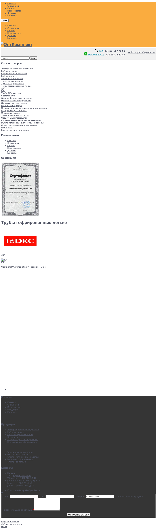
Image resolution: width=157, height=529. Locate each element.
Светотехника (8, 95)
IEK (3, 91)
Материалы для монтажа (14, 110)
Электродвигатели (10, 113)
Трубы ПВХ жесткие (11, 93)
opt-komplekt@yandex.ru (141, 52)
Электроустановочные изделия (23, 457)
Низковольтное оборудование (16, 100)
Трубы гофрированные (12, 83)
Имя (6, 496)
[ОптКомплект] (16, 44)
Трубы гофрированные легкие (16, 86)
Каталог (11, 30)
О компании (13, 28)
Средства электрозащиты (14, 118)
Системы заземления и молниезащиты (21, 120)
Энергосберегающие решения (16, 98)
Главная (11, 25)
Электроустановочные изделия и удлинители (24, 108)
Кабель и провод (9, 71)
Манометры (7, 127)
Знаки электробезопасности (15, 115)
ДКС (3, 88)
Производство (14, 33)
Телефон (80, 496)
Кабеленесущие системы (14, 73)
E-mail (42, 496)
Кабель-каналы (9, 76)
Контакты (12, 38)
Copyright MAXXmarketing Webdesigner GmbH (24, 267)
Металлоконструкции (11, 105)
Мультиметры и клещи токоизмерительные (22, 122)
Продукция (12, 409)
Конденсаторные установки (15, 130)
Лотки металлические (12, 78)
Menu (4, 21)
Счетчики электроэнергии (14, 103)
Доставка (11, 35)
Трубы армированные (12, 81)
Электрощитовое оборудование (17, 68)
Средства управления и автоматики (19, 125)
